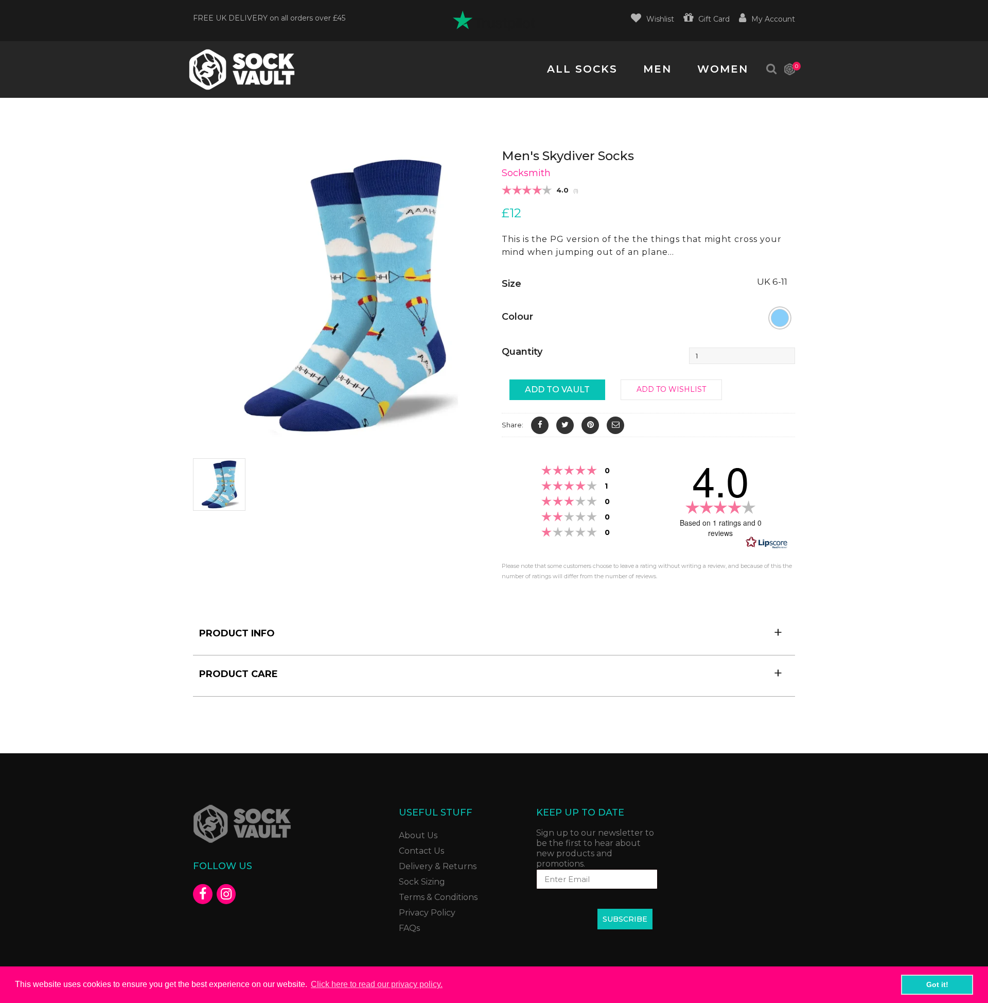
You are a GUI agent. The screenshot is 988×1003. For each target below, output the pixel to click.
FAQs (409, 928)
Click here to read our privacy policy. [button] (377, 984)
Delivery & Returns (438, 866)
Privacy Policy (427, 913)
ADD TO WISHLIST (671, 389)
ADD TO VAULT (557, 389)
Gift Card (714, 19)
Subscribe (625, 919)
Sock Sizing (422, 882)
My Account (773, 19)
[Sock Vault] (242, 69)
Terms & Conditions (438, 897)
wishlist (660, 19)
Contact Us (421, 851)
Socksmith (526, 173)
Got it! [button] (937, 984)
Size (511, 284)
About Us (418, 835)
